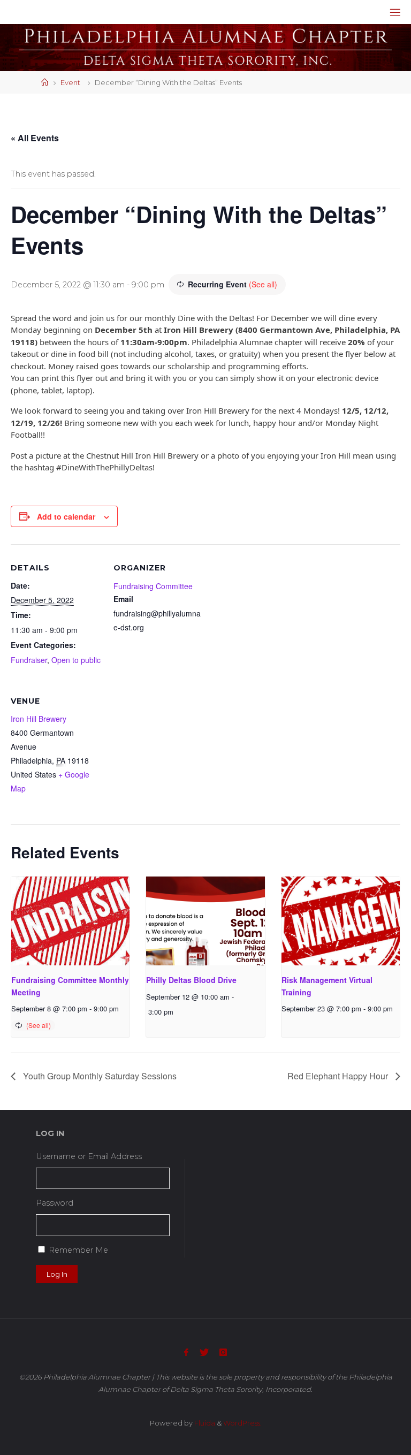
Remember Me (78, 1250)
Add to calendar (66, 516)
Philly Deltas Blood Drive (191, 979)
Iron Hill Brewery (38, 718)
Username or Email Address (89, 1156)
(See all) (263, 284)
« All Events (35, 138)
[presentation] (70, 921)
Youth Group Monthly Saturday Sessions (99, 1076)
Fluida (204, 1423)
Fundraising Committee (153, 586)
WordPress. (242, 1423)
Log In (57, 1274)
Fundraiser (29, 659)
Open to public (76, 659)
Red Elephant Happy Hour (338, 1076)
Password (54, 1203)
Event (70, 82)
